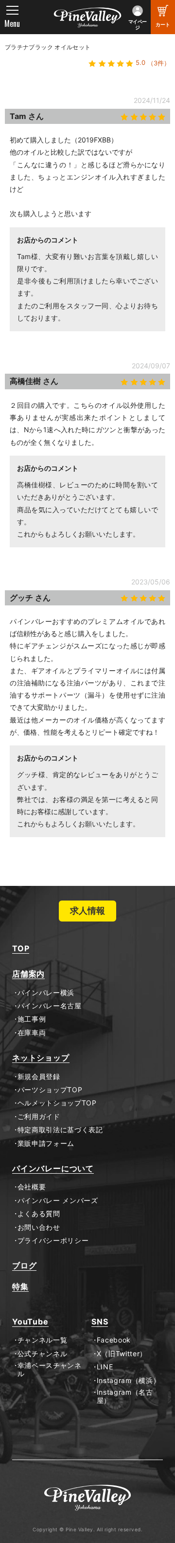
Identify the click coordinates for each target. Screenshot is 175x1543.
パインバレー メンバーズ (58, 1200)
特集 (20, 1286)
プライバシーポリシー (53, 1240)
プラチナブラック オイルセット (47, 47)
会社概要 (32, 1187)
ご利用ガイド (39, 1117)
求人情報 (87, 910)
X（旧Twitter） (122, 1354)
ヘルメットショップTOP (57, 1103)
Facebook (114, 1340)
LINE (105, 1367)
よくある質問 (39, 1214)
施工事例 (32, 1019)
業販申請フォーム (46, 1143)
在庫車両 (32, 1033)
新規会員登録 (39, 1077)
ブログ (24, 1265)
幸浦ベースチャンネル (50, 1370)
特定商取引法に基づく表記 (60, 1130)
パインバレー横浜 (46, 993)
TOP (20, 948)
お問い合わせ (39, 1227)
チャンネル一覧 (42, 1340)
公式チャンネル (42, 1354)
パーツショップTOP (50, 1090)
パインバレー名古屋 (50, 1006)
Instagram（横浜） (128, 1380)
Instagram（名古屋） (125, 1396)
